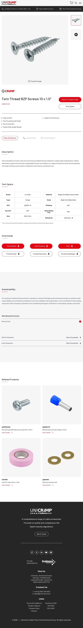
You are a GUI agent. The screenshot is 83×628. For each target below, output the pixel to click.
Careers (34, 611)
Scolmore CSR (51, 603)
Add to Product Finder (70, 100)
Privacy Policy (34, 608)
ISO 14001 (51, 608)
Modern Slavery (34, 606)
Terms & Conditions (34, 603)
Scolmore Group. (49, 620)
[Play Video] (76, 35)
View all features (10, 138)
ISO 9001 (50, 606)
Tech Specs (70, 106)
